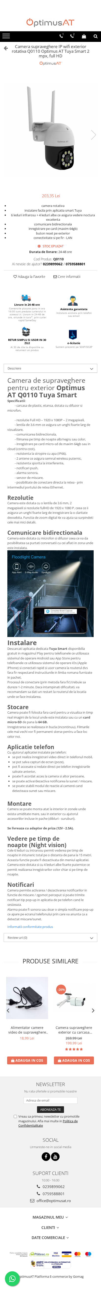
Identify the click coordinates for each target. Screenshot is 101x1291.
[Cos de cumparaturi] (83, 36)
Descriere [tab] (14, 368)
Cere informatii (68, 276)
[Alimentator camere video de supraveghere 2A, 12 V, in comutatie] (27, 998)
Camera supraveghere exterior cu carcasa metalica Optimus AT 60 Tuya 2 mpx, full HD (74, 1030)
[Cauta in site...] (95, 36)
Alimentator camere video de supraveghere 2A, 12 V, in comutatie (27, 1030)
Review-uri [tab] (17, 937)
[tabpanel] (50, 130)
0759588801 (53, 1193)
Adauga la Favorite (31, 276)
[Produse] (6, 37)
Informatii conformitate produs (30, 926)
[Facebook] (46, 1156)
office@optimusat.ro (53, 1200)
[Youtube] (55, 1156)
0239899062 (53, 1186)
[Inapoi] (3, 48)
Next (93, 135)
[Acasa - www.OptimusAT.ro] (50, 23)
